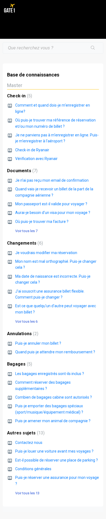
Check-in (19, 95)
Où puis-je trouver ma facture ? (41, 221)
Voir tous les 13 (27, 493)
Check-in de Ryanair (32, 150)
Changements (24, 243)
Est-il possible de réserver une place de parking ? (56, 460)
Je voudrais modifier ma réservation (46, 253)
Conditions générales (33, 469)
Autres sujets (25, 432)
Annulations (22, 333)
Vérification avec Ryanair (36, 158)
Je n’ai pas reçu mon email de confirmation (52, 180)
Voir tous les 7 (26, 231)
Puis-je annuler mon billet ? (38, 343)
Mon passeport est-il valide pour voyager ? (51, 204)
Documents (21, 170)
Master (14, 85)
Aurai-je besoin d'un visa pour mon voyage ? (52, 212)
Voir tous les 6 (26, 321)
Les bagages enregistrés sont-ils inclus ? (49, 373)
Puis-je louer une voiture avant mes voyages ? (54, 451)
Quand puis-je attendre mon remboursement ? (55, 352)
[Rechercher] (93, 48)
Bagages (19, 364)
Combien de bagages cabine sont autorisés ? (53, 397)
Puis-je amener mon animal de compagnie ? (53, 421)
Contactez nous (28, 442)
